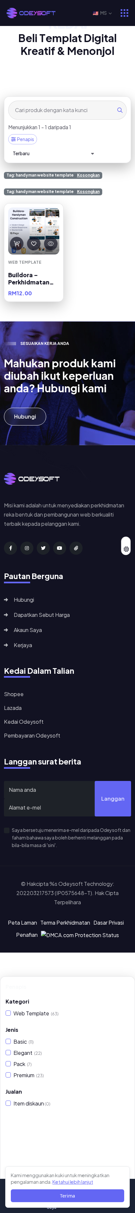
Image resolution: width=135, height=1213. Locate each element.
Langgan (113, 798)
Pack (22, 1063)
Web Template (36, 1013)
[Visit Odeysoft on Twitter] (43, 548)
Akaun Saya (28, 629)
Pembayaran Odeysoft (32, 735)
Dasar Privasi (108, 922)
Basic (23, 1041)
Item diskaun (31, 1103)
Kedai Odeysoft (24, 721)
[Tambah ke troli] (17, 244)
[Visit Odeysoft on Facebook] (10, 548)
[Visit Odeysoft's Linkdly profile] (76, 548)
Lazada (13, 707)
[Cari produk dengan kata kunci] (119, 110)
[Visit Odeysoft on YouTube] (59, 548)
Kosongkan (88, 175)
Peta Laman (22, 922)
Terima (67, 1196)
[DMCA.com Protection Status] (80, 934)
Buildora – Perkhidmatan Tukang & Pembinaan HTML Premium (33, 278)
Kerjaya (23, 645)
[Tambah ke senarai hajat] (34, 244)
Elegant (27, 1052)
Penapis (25, 139)
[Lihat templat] (51, 244)
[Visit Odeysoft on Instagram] (26, 548)
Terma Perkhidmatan (65, 922)
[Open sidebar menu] (124, 13)
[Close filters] (125, 987)
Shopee (14, 694)
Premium (28, 1075)
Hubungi (25, 416)
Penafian (27, 934)
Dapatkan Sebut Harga (42, 614)
